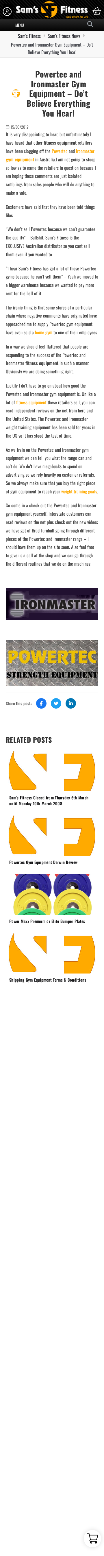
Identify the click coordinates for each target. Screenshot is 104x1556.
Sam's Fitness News (64, 35)
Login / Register (8, 11)
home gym (43, 332)
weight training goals (79, 491)
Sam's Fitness (29, 35)
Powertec (60, 151)
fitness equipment (31, 402)
